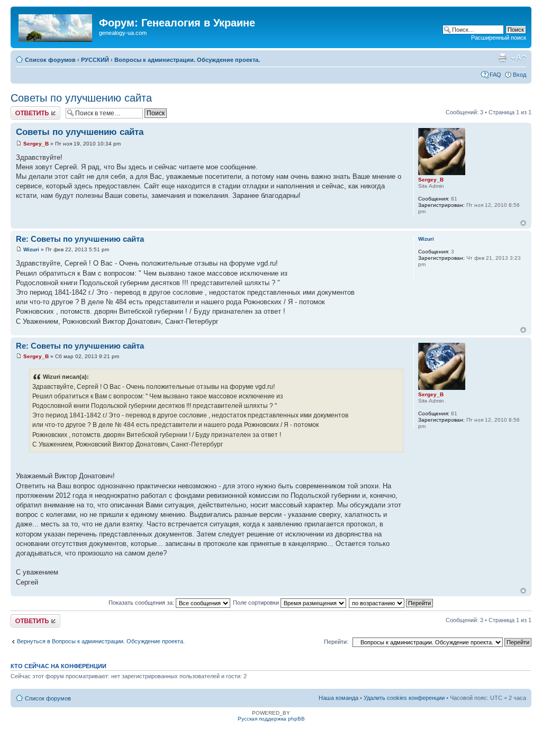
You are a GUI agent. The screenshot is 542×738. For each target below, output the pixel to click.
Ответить (23, 109)
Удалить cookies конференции (404, 698)
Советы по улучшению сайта (81, 98)
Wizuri (31, 249)
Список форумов (50, 60)
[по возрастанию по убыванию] (391, 602)
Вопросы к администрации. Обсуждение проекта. (187, 60)
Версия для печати (502, 57)
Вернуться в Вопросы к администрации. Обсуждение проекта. (101, 641)
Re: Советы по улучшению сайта (80, 238)
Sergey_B (36, 144)
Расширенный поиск (498, 37)
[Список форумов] (56, 26)
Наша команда (338, 698)
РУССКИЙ (95, 60)
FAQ (495, 74)
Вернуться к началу (523, 223)
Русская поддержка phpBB (271, 719)
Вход (519, 74)
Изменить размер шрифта (518, 57)
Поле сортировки (257, 602)
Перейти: (336, 642)
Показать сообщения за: (142, 602)
